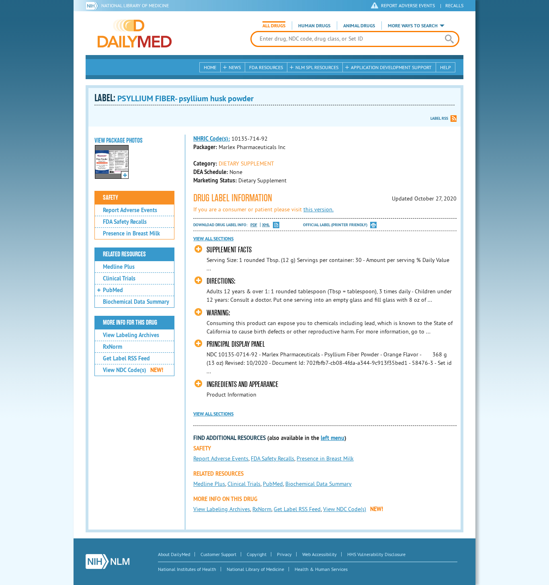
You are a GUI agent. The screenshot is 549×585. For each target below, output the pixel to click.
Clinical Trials (119, 278)
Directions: (221, 281)
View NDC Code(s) (133, 370)
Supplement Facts (229, 249)
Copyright (256, 554)
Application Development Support (391, 67)
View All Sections (213, 238)
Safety (110, 198)
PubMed (113, 290)
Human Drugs (314, 25)
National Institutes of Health (187, 569)
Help (445, 67)
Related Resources (124, 254)
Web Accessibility (319, 554)
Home (210, 67)
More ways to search (413, 25)
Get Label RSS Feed (126, 358)
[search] (449, 39)
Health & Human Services (321, 569)
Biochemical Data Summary (136, 301)
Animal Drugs (359, 25)
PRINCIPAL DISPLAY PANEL (236, 344)
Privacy (284, 554)
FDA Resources (266, 67)
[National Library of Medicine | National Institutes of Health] (107, 561)
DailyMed (135, 33)
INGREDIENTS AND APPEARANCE (243, 384)
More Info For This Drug (130, 323)
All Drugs (273, 25)
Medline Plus (119, 266)
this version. (318, 209)
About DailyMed (174, 554)
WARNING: (218, 312)
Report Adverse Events (130, 210)
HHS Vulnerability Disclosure (376, 554)
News (235, 67)
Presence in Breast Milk (131, 233)
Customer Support (218, 554)
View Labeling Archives (131, 335)
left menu (332, 438)
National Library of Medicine (135, 5)
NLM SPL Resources (316, 67)
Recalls (454, 5)
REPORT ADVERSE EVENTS (408, 5)
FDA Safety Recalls (125, 221)
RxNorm (112, 346)
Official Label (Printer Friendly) (335, 224)
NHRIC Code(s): (211, 138)
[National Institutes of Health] (93, 5)
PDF (253, 225)
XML (266, 225)
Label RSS (439, 118)
